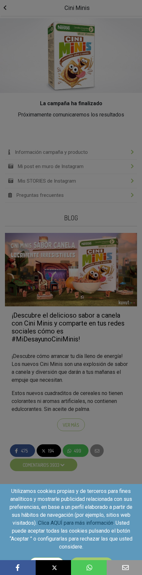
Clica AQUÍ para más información (75, 523)
